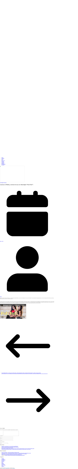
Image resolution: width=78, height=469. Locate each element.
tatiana (1, 296)
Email (1, 438)
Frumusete (3, 460)
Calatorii (3, 162)
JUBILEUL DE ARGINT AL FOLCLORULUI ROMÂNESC (10, 446)
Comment (1, 435)
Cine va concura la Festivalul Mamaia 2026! (7, 447)
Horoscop (3, 163)
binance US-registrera (4, 452)
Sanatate (3, 161)
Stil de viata (3, 160)
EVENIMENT (3, 164)
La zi (2, 159)
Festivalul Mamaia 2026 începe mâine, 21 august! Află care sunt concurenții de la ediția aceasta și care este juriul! (16, 449)
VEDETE (3, 158)
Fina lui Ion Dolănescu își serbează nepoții (13, 452)
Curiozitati (3, 459)
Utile (2, 465)
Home (2, 157)
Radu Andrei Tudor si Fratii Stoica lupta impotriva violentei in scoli (13, 454)
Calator (2, 454)
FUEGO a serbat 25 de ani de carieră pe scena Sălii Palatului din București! (15, 455)
